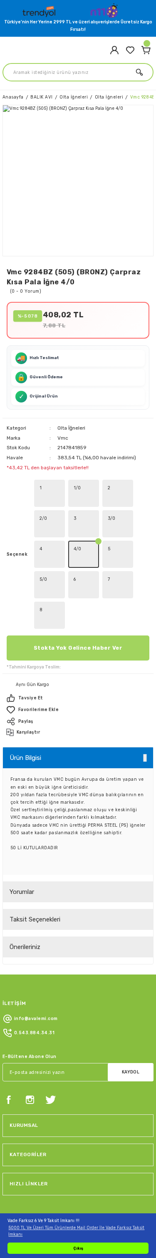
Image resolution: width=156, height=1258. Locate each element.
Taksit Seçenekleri (35, 919)
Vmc (62, 438)
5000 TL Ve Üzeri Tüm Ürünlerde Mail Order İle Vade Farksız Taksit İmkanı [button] (76, 1231)
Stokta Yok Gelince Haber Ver (78, 648)
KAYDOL (131, 1072)
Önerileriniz (25, 947)
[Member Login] (114, 50)
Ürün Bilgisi (25, 758)
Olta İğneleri (71, 428)
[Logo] (40, 10)
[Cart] (146, 50)
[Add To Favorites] (78, 710)
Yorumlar (22, 892)
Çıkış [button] (78, 1248)
